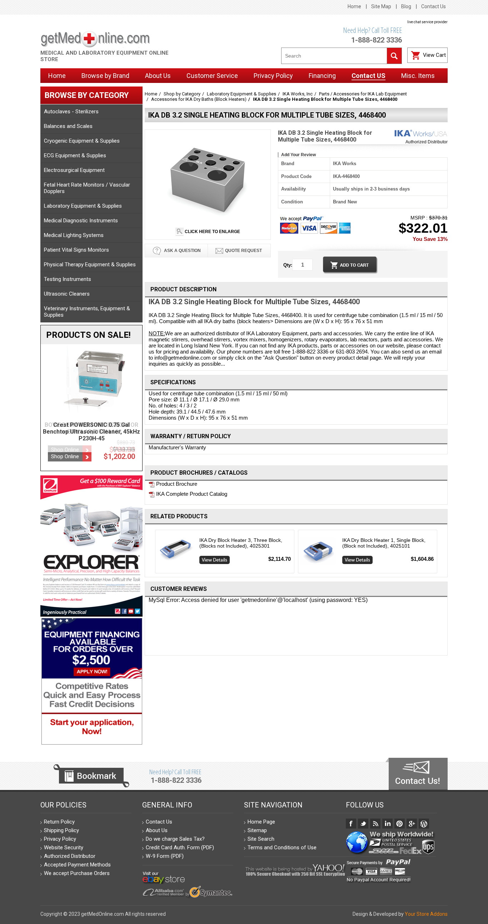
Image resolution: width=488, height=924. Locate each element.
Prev (152, 553)
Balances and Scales (68, 126)
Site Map (381, 6)
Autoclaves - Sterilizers (71, 111)
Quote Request (243, 250)
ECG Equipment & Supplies (75, 155)
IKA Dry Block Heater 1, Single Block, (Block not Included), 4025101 (383, 543)
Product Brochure (176, 484)
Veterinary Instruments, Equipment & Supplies (87, 311)
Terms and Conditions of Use (282, 847)
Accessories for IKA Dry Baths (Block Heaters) (199, 99)
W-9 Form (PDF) (165, 856)
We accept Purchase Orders (77, 873)
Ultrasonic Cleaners (67, 294)
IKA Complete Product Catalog (191, 494)
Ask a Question (182, 250)
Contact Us (433, 6)
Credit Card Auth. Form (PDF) (180, 847)
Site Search (261, 839)
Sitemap (257, 830)
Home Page (261, 822)
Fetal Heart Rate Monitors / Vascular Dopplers (87, 188)
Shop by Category (182, 94)
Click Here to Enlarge (212, 231)
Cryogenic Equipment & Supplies (82, 141)
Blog (406, 6)
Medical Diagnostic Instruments (81, 220)
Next (440, 553)
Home (354, 6)
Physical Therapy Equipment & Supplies (90, 264)
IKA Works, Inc (298, 94)
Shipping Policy (61, 830)
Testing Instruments (67, 279)
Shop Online (65, 449)
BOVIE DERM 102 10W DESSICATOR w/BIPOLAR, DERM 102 (91, 428)
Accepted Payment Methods (77, 864)
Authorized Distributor (426, 141)
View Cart (434, 55)
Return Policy (59, 822)
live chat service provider (427, 22)
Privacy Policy (60, 839)
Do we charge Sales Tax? (175, 839)
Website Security (63, 847)
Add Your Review (298, 154)
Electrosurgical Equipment (74, 170)
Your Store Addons (426, 914)
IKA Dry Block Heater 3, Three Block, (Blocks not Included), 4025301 (240, 543)
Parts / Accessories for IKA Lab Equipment (363, 94)
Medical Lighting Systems (74, 235)
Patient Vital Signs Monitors (76, 250)
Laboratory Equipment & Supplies (83, 206)
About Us (157, 830)
